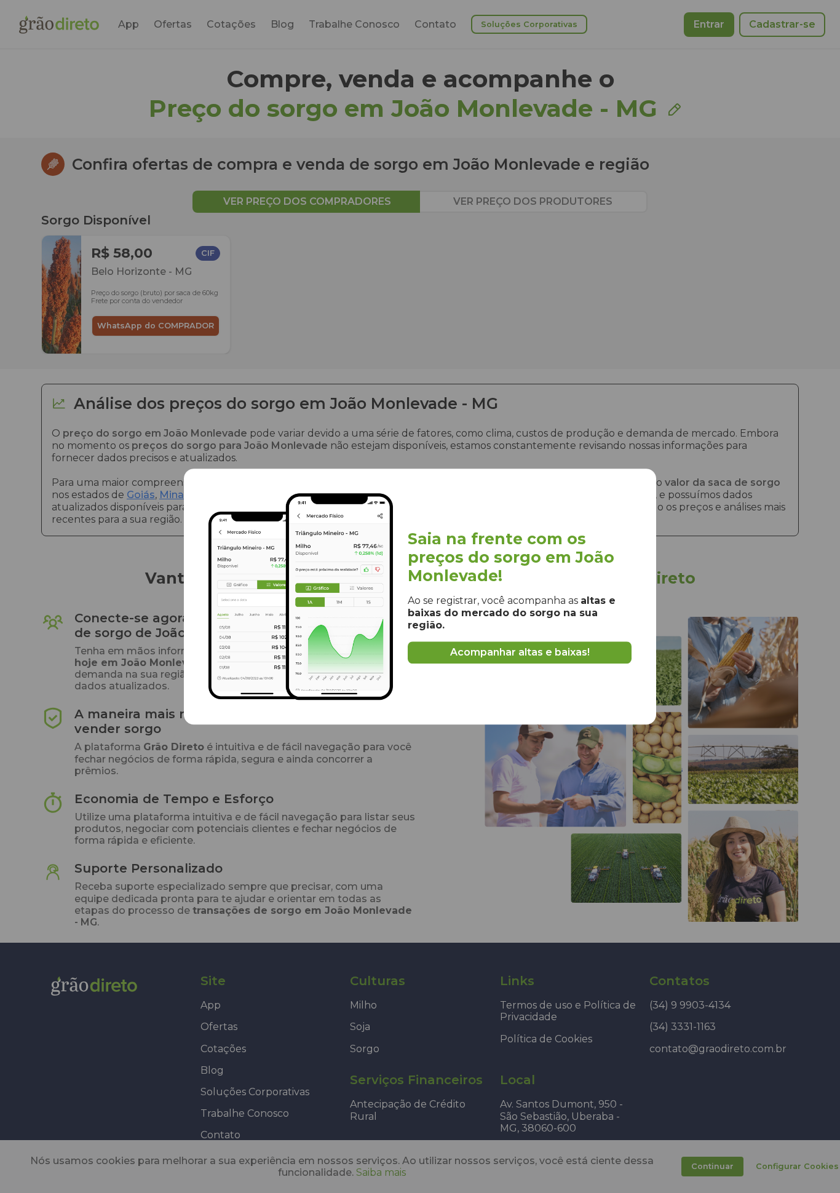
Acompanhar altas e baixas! (520, 652)
